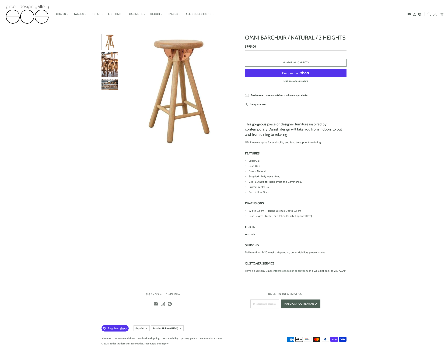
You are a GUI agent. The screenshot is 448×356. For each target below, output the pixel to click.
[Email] (409, 14)
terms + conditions (124, 338)
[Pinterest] (419, 14)
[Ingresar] (435, 14)
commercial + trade (211, 338)
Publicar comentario (300, 304)
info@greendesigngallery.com (290, 271)
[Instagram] (414, 14)
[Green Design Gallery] (27, 14)
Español (139, 328)
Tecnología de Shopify (156, 343)
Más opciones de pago (296, 81)
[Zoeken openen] (429, 14)
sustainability (170, 338)
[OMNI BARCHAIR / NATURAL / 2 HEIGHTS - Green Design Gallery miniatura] (110, 42)
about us (106, 338)
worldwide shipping (149, 338)
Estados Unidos (165, 328)
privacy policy (189, 338)
